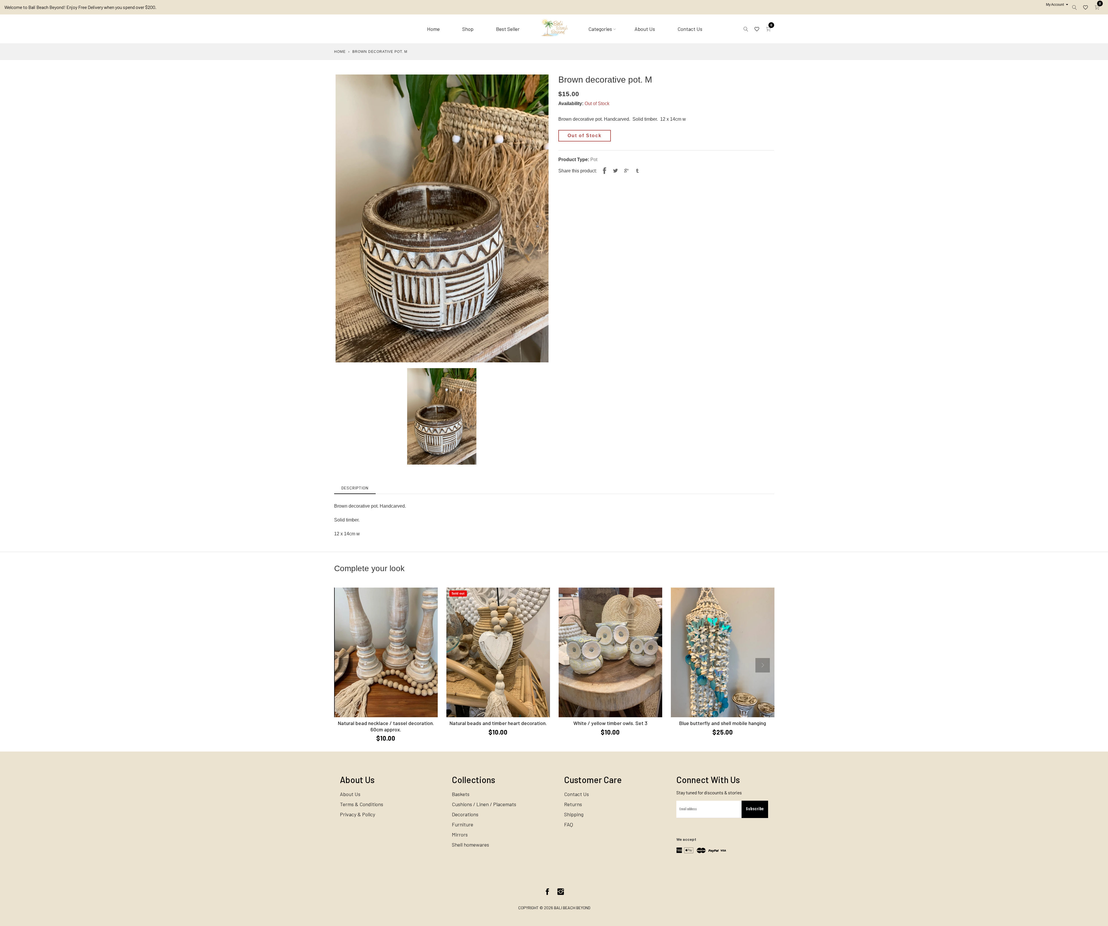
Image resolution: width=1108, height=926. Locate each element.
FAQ (568, 824)
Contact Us (689, 29)
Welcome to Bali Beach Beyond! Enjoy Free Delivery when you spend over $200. (80, 7)
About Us (645, 29)
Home (433, 29)
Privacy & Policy (357, 814)
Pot (593, 159)
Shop (467, 29)
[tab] (355, 488)
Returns (573, 804)
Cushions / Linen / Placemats (484, 804)
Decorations (465, 814)
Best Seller (508, 29)
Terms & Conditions (361, 804)
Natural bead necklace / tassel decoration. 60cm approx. (386, 726)
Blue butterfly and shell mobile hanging (722, 723)
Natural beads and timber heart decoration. (498, 723)
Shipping (573, 814)
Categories (600, 29)
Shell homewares (470, 844)
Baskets (460, 794)
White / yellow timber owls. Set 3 (610, 723)
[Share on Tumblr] (637, 171)
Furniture (462, 824)
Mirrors (460, 834)
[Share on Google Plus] (626, 171)
